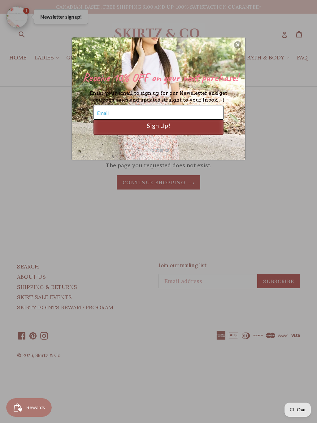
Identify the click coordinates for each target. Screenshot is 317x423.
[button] (237, 45)
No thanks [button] (158, 150)
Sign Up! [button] (158, 125)
